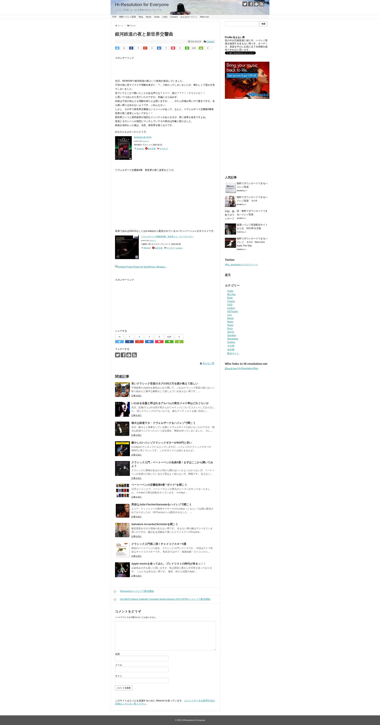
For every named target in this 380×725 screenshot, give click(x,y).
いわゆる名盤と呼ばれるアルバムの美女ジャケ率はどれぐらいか (170, 403)
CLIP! (194, 48)
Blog (141, 17)
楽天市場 (152, 149)
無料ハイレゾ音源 (127, 17)
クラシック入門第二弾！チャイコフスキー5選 (158, 543)
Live (229, 315)
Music (148, 17)
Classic (210, 41)
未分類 (230, 349)
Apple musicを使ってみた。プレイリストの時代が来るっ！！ (168, 563)
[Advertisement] (169, 66)
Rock (230, 328)
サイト (118, 676)
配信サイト (233, 353)
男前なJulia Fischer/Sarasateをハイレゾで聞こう (161, 504)
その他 (230, 345)
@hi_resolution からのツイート (241, 264)
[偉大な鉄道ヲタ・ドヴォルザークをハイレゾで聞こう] (122, 429)
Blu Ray (231, 294)
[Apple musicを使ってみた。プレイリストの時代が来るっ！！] (122, 569)
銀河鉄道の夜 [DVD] (142, 137)
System (231, 342)
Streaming (232, 339)
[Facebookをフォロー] (250, 3)
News (230, 325)
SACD (230, 332)
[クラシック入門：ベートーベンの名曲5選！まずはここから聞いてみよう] (122, 468)
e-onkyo (179, 248)
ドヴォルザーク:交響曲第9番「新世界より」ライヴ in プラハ (167, 236)
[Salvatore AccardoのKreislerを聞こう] (122, 530)
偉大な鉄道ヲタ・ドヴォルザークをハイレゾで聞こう (163, 422)
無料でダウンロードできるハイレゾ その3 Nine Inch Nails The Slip (252, 242)
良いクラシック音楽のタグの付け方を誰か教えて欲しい (164, 383)
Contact (174, 17)
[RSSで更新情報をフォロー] (261, 3)
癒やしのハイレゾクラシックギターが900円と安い (161, 442)
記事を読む (136, 395)
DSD (229, 304)
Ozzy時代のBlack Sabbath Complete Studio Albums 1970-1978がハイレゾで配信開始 (165, 599)
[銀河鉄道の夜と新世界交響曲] (159, 48)
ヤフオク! (164, 149)
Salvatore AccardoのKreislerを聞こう (154, 524)
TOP (114, 17)
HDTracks (232, 311)
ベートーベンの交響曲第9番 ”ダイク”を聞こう (159, 484)
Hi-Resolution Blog (248, 368)
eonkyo (231, 308)
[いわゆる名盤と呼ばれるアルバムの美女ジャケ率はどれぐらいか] (122, 409)
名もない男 (208, 363)
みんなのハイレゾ (188, 17)
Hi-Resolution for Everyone (142, 4)
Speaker (231, 335)
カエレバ (145, 141)
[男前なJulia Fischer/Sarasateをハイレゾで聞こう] (122, 510)
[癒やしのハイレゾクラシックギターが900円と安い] (122, 448)
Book (230, 298)
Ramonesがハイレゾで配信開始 (137, 591)
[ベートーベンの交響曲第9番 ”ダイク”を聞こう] (122, 490)
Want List (204, 17)
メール (118, 665)
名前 (117, 654)
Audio (157, 17)
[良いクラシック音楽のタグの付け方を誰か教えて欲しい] (122, 389)
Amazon (140, 149)
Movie (230, 318)
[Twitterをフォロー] (244, 3)
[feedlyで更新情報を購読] (256, 3)
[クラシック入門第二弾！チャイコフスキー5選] (122, 550)
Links (165, 17)
